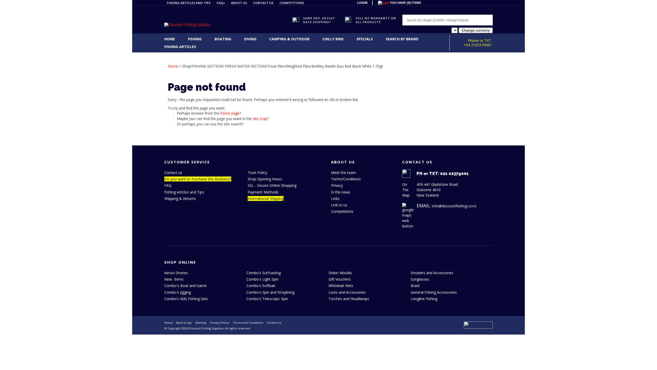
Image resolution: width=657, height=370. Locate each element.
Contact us (173, 172)
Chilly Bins (333, 38)
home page (229, 113)
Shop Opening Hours (265, 179)
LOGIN (362, 3)
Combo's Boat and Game (185, 285)
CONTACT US (263, 3)
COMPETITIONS (291, 3)
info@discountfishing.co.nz (454, 205)
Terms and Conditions (248, 323)
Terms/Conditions (346, 179)
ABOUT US (239, 3)
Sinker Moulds (340, 272)
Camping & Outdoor (289, 38)
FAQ (167, 185)
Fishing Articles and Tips (184, 192)
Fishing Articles (180, 46)
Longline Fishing (424, 298)
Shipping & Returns (180, 198)
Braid (415, 285)
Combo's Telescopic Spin (267, 298)
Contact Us (274, 323)
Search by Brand (402, 38)
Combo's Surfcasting (263, 272)
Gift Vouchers (339, 279)
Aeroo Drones (176, 272)
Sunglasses (420, 279)
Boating (223, 38)
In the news (340, 192)
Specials (364, 38)
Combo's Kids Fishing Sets (186, 298)
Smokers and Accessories (432, 272)
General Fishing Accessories (434, 292)
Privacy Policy (219, 323)
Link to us (339, 204)
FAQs (221, 3)
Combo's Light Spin (262, 279)
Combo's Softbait (260, 285)
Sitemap (201, 323)
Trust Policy (257, 172)
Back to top (184, 323)
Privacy (337, 185)
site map (260, 118)
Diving (250, 38)
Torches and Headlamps (348, 298)
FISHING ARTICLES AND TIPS (188, 3)
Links (335, 198)
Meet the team (343, 172)
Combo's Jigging (177, 292)
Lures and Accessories (347, 292)
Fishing (195, 38)
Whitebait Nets (340, 285)
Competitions (342, 211)
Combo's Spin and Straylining (270, 292)
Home (169, 38)
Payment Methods (263, 192)
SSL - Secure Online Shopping (272, 185)
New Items (173, 279)
